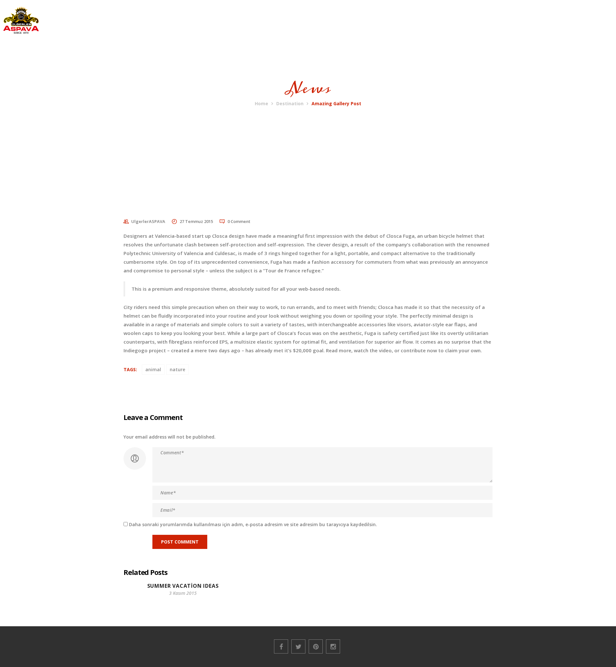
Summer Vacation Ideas (183, 585)
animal (153, 369)
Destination (290, 103)
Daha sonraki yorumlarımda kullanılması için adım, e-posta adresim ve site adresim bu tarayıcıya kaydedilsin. (253, 524)
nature (177, 369)
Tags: (130, 369)
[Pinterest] (316, 646)
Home (261, 103)
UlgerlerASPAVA (148, 221)
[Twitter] (298, 646)
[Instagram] (333, 646)
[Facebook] (281, 646)
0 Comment (238, 221)
